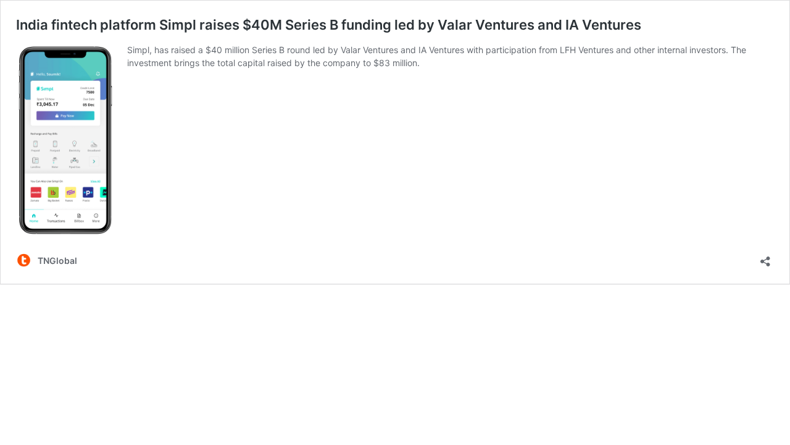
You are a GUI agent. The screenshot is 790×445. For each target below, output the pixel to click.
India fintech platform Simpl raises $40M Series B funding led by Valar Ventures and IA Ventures (328, 25)
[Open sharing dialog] (765, 257)
